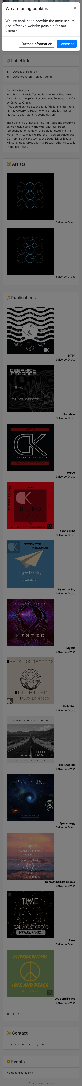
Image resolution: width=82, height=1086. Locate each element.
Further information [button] (36, 44)
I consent (66, 44)
